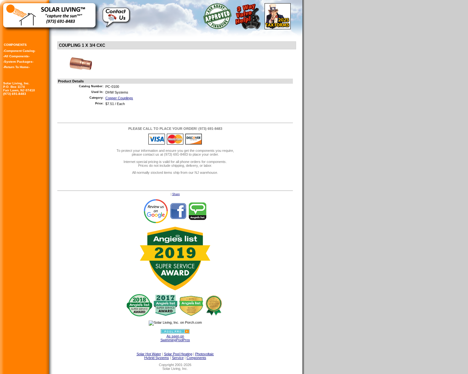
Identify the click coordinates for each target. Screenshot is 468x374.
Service (178, 358)
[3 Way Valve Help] (249, 27)
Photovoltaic (204, 354)
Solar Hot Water (149, 354)
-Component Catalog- (19, 51)
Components (196, 358)
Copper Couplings (119, 98)
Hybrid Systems (156, 358)
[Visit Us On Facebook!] (178, 211)
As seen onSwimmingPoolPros (175, 338)
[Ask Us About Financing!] (218, 27)
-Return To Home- (16, 67)
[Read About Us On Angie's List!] (197, 211)
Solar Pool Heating (178, 354)
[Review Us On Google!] (155, 211)
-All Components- (16, 56)
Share (176, 194)
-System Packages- (18, 61)
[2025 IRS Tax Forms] (279, 27)
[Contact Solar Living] (116, 30)
